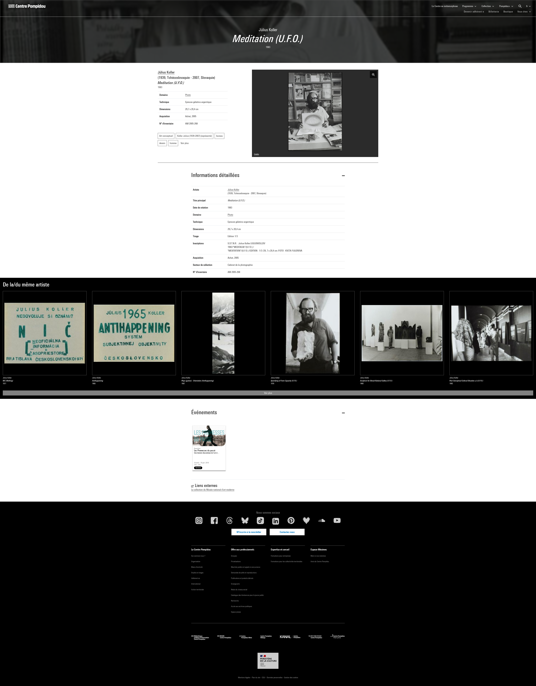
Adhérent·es (195, 578)
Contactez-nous (287, 532)
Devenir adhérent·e (475, 11)
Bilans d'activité (197, 567)
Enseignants (235, 584)
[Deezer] (306, 521)
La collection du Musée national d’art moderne (212, 489)
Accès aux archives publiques (241, 606)
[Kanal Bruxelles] (292, 639)
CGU (263, 677)
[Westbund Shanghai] (317, 639)
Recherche (235, 601)
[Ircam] (226, 639)
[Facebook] (214, 521)
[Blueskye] (245, 521)
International (195, 584)
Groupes (234, 556)
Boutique (509, 11)
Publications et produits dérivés (242, 578)
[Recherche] (520, 6)
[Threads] (229, 521)
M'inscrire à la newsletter (249, 532)
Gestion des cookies (291, 677)
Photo (188, 94)
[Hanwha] (337, 639)
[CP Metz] (248, 639)
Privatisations (236, 561)
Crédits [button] (256, 154)
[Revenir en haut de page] (529, 679)
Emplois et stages (197, 573)
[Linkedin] (275, 521)
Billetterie (494, 11)
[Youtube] (337, 521)
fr (527, 6)
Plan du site (256, 677)
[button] (268, 175)
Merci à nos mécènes (318, 556)
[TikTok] (260, 521)
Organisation (195, 561)
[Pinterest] (291, 521)
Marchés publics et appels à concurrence (245, 567)
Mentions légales (244, 677)
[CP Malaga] (268, 639)
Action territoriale (197, 589)
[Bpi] (202, 639)
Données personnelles (275, 677)
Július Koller (166, 72)
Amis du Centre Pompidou (320, 561)
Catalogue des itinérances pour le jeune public (247, 595)
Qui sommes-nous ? (198, 556)
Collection (486, 6)
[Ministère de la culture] (268, 661)
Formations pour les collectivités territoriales (286, 561)
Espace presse (236, 612)
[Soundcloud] (321, 521)
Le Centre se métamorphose (446, 6)
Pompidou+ (505, 6)
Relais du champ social (239, 589)
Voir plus (268, 392)
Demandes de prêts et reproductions (244, 573)
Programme (468, 6)
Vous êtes (522, 11)
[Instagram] (199, 521)
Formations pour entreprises (281, 556)
